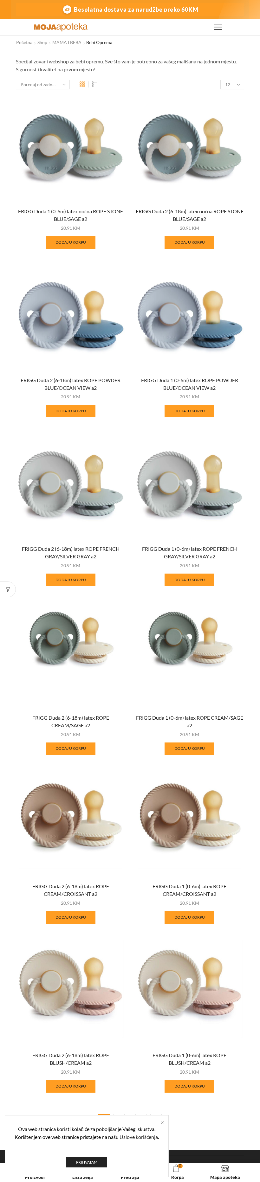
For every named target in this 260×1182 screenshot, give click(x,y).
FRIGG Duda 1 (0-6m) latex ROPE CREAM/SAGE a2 (189, 721)
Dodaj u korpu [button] (70, 242)
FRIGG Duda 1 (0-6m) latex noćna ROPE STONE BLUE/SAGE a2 (70, 215)
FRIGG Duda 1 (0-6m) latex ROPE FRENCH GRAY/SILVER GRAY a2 (189, 552)
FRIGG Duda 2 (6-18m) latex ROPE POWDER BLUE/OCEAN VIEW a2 (70, 384)
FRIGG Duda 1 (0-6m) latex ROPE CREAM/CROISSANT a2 (189, 890)
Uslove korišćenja (139, 1137)
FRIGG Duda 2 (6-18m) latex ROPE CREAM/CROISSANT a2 (70, 890)
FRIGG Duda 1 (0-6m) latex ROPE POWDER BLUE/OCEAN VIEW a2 (189, 384)
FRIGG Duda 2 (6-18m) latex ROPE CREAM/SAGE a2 (70, 721)
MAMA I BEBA (66, 42)
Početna (24, 42)
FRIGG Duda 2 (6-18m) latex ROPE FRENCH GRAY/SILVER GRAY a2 (71, 552)
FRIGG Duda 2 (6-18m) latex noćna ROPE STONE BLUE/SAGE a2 (190, 215)
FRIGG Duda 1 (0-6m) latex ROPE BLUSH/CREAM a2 (189, 1059)
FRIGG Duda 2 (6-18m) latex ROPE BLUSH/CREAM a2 (70, 1059)
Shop (42, 42)
